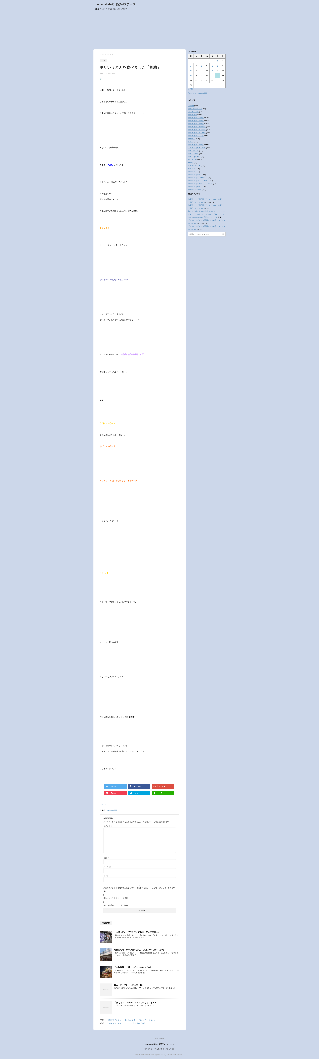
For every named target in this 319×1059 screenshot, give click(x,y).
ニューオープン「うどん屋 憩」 (129, 985)
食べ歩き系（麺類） (196, 145)
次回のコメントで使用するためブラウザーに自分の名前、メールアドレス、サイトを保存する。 (139, 889)
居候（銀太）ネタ (195, 109)
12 (201, 71)
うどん (104, 804)
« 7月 (190, 89)
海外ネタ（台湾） (195, 175)
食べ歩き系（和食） (196, 118)
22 (217, 75)
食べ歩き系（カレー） (197, 133)
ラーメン (191, 139)
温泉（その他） (194, 157)
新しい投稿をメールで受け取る (115, 905)
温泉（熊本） (193, 151)
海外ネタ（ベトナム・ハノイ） (200, 184)
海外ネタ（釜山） (195, 187)
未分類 (190, 163)
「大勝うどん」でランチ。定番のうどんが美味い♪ (136, 932)
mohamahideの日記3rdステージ (115, 4)
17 (191, 75)
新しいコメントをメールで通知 (115, 898)
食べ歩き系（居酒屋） (197, 127)
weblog (191, 106)
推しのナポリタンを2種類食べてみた (202, 211)
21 (212, 75)
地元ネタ (191, 169)
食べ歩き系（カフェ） (197, 130)
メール (107, 867)
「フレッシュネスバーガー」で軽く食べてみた (126, 1023)
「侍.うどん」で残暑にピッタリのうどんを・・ (135, 1002)
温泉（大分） (193, 154)
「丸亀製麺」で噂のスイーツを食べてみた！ (134, 967)
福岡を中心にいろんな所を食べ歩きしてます (159, 1049)
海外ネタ (191, 172)
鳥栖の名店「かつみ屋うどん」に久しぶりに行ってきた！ (140, 950)
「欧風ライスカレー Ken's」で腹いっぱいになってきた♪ (131, 1020)
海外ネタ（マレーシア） (197, 178)
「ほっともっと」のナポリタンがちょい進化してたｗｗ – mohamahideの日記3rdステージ (206, 214)
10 (191, 71)
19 (201, 75)
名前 (106, 858)
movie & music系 (194, 190)
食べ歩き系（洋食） (196, 121)
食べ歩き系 (192, 115)
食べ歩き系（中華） (196, 124)
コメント (108, 826)
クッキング (192, 160)
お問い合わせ (159, 1038)
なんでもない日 (194, 166)
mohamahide (112, 810)
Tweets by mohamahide (198, 93)
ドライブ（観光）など (197, 148)
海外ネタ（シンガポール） (198, 181)
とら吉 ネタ (193, 112)
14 (212, 71)
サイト (106, 876)
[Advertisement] (159, 30)
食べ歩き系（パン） (196, 136)
